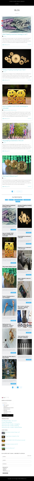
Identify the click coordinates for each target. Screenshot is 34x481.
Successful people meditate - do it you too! (9, 420)
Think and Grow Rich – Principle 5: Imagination (10, 425)
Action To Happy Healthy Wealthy (17, 1)
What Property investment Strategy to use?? (14, 34)
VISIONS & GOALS (13, 110)
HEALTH (5, 406)
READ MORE (29, 44)
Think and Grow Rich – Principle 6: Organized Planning (12, 427)
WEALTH (4, 36)
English (4, 397)
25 (17, 191)
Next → (20, 191)
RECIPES (5, 410)
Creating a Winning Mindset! (7, 422)
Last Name (4, 460)
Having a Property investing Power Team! (14, 69)
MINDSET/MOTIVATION (6, 110)
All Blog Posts (5, 468)
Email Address (5, 463)
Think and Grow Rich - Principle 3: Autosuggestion (11, 424)
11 (19, 387)
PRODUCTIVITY (6, 409)
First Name (4, 456)
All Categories (6, 405)
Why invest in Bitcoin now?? (10, 176)
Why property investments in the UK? (12, 140)
